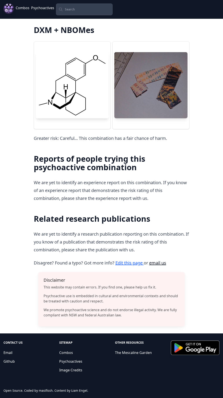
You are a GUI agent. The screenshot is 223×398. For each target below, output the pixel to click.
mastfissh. (46, 390)
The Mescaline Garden (133, 352)
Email (7, 352)
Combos (22, 7)
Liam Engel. (79, 390)
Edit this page (129, 263)
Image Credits (70, 370)
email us (157, 263)
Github (9, 361)
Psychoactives (42, 7)
